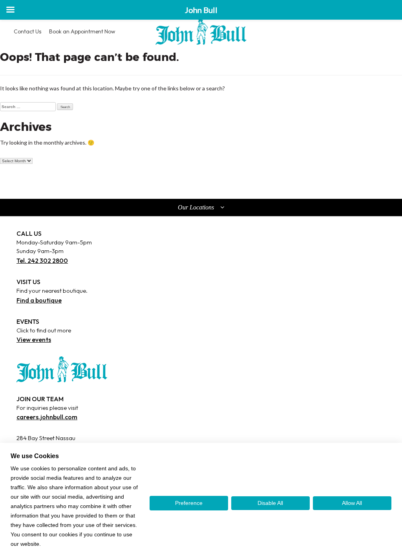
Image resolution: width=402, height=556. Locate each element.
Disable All (270, 503)
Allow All (352, 503)
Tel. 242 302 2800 (42, 260)
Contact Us (27, 31)
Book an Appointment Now (82, 31)
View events (33, 339)
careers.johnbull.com (46, 417)
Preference (189, 503)
